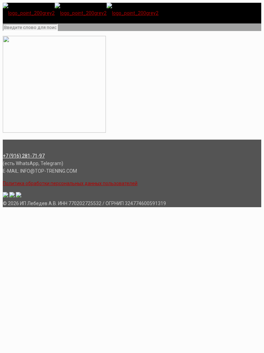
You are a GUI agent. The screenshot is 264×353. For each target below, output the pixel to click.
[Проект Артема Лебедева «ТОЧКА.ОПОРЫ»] (80, 13)
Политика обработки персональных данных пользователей (70, 183)
